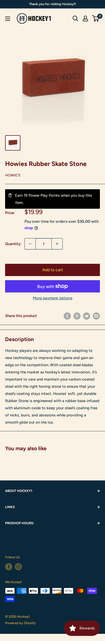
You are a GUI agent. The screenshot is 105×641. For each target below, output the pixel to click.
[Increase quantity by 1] (57, 243)
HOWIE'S (12, 175)
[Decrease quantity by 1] (30, 243)
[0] (96, 18)
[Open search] (75, 18)
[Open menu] (7, 19)
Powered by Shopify (20, 623)
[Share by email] (96, 316)
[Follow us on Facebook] (8, 566)
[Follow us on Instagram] (18, 566)
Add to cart (52, 269)
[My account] (85, 18)
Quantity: (13, 243)
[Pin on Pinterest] (77, 316)
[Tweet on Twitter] (86, 316)
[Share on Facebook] (67, 316)
